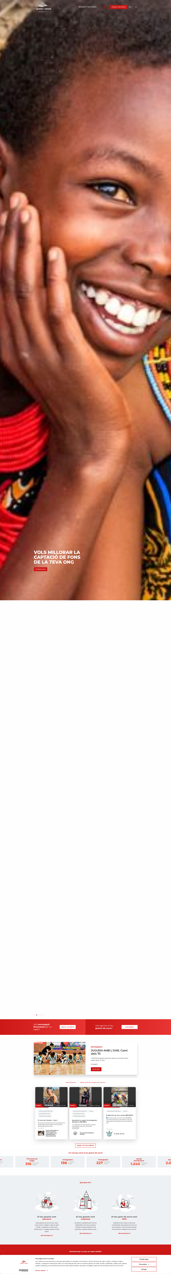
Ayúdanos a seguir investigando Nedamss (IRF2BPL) (84, 1121)
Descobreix (129, 1027)
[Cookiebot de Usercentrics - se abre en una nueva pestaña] (23, 1270)
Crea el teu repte (119, 7)
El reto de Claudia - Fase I (48, 1120)
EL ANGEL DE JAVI (119, 1133)
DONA (38, 578)
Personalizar (143, 1264)
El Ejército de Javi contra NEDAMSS (119, 1115)
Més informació (47, 1235)
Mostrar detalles (40, 1270)
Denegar (144, 1269)
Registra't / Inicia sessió (87, 7)
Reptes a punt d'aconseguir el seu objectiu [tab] (92, 1082)
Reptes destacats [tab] (71, 1082)
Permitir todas (144, 1259)
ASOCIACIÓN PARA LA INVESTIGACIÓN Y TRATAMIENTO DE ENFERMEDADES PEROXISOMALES (52, 1133)
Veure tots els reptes (85, 1145)
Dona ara (96, 1069)
